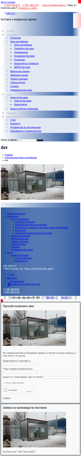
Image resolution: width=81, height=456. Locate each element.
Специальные (21, 52)
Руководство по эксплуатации (25, 127)
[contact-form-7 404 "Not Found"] (19, 451)
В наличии (15, 37)
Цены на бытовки (19, 97)
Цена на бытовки (22, 100)
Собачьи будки (17, 82)
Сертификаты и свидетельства (25, 131)
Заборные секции (19, 75)
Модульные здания (20, 71)
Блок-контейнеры (19, 41)
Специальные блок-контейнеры (31, 224)
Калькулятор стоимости (26, 63)
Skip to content (8, 2)
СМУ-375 (65, 297)
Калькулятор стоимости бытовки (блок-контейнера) (41, 227)
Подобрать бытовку (24, 48)
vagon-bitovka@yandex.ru (54, 5)
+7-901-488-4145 (30, 5)
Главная (10, 30)
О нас (13, 120)
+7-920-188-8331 (12, 5)
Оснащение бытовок (24, 56)
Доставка (11, 112)
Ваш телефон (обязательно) (17, 369)
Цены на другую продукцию (24, 108)
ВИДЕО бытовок (22, 67)
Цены (9, 94)
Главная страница (16, 213)
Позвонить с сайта (27, 8)
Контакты (15, 123)
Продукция (11, 34)
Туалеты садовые (19, 78)
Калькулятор (20, 104)
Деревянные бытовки (21, 90)
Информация (12, 116)
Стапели (14, 86)
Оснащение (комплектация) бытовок (33, 233)
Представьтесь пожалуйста (16, 361)
